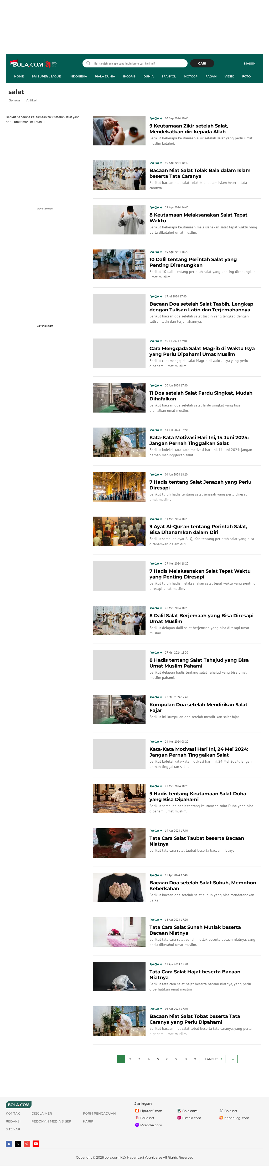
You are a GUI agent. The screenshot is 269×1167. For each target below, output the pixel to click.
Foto (246, 76)
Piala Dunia (105, 76)
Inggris (129, 76)
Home (19, 76)
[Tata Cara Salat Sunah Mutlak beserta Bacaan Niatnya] (119, 931)
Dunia (148, 76)
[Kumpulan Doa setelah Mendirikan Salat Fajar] (119, 709)
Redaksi (13, 1121)
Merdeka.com (151, 1125)
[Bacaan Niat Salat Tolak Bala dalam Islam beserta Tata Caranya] (119, 174)
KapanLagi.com (236, 1118)
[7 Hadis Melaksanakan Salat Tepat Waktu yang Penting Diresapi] (119, 575)
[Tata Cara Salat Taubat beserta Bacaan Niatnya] (119, 842)
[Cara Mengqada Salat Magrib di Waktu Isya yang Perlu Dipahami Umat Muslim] (119, 352)
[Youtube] (36, 1143)
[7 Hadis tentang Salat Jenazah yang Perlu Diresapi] (119, 486)
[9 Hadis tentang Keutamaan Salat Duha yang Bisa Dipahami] (119, 798)
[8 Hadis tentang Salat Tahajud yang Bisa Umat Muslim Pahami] (119, 664)
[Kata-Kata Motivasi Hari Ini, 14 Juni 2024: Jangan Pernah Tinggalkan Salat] (119, 441)
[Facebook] (9, 1144)
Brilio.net (147, 1118)
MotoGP (191, 76)
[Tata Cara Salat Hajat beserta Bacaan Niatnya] (119, 976)
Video (229, 76)
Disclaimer (42, 1113)
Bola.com (190, 1111)
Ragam (211, 76)
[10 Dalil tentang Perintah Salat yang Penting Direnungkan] (119, 263)
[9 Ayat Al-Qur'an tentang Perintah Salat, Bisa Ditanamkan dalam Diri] (119, 530)
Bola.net (230, 1111)
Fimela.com (191, 1118)
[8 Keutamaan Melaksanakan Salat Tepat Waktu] (119, 219)
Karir (88, 1121)
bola (34, 64)
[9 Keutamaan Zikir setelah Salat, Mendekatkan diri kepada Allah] (119, 130)
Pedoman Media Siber (51, 1121)
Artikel (31, 100)
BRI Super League (46, 76)
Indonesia (78, 76)
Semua (14, 100)
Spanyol (169, 76)
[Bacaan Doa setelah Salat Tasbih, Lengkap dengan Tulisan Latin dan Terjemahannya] (119, 308)
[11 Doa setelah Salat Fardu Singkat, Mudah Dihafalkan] (119, 397)
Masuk (249, 63)
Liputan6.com (151, 1111)
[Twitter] (18, 1144)
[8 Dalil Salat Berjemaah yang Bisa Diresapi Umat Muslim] (119, 619)
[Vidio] (27, 1144)
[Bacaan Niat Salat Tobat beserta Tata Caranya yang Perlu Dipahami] (119, 1020)
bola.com (112, 1157)
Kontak (13, 1113)
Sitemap (13, 1129)
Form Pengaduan (99, 1113)
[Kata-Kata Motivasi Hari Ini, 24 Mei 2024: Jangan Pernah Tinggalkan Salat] (119, 753)
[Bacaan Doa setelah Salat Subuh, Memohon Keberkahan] (119, 887)
